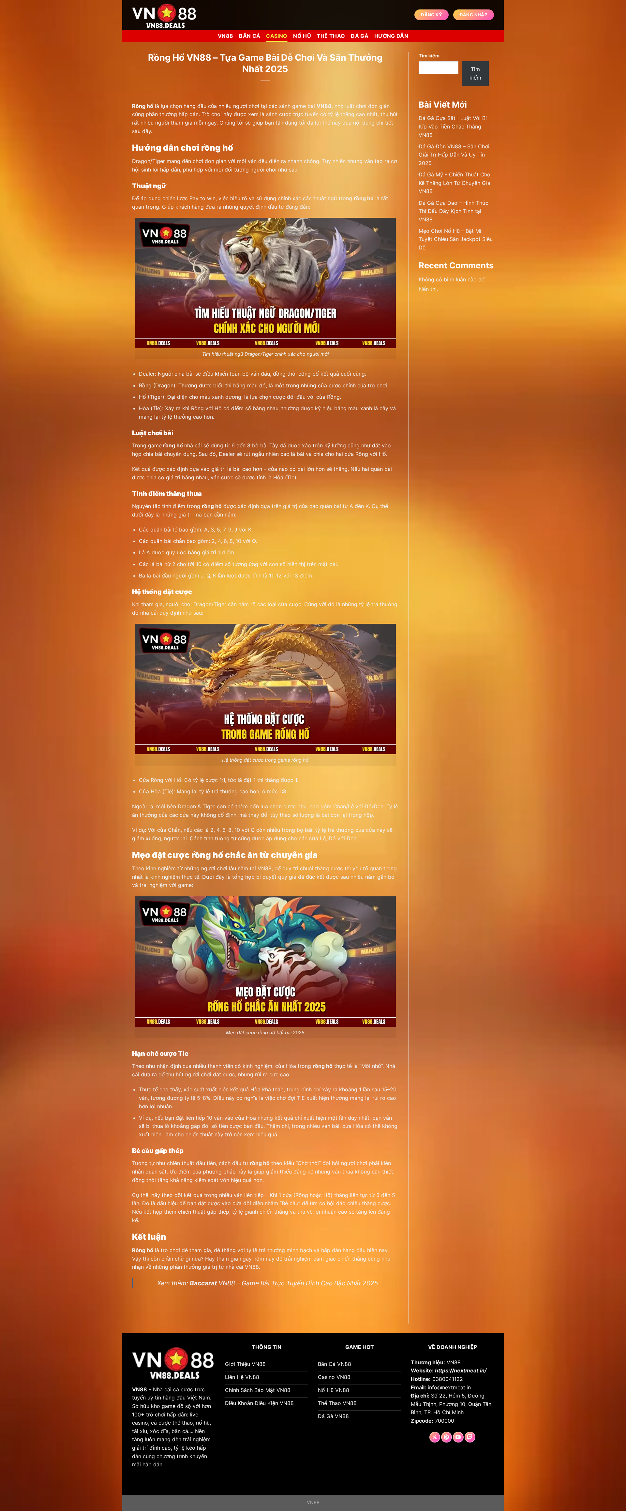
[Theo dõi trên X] (434, 1437)
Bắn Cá (249, 36)
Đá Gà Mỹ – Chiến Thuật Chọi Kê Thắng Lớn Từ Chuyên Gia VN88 (455, 182)
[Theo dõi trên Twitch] (470, 1437)
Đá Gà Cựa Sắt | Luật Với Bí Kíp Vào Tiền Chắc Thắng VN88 (453, 126)
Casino (276, 36)
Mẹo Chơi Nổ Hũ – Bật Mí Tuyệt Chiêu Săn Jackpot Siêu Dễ (456, 239)
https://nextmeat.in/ (460, 1370)
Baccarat (203, 1283)
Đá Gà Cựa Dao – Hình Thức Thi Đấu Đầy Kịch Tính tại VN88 (453, 211)
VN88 (225, 36)
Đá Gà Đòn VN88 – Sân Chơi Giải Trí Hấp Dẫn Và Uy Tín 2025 (454, 154)
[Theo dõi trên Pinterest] (446, 1437)
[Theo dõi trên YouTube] (458, 1437)
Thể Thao (331, 36)
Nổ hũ (302, 36)
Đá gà (359, 36)
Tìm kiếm (429, 55)
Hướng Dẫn (391, 36)
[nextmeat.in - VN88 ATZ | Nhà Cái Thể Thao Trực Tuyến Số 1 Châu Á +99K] (164, 14)
